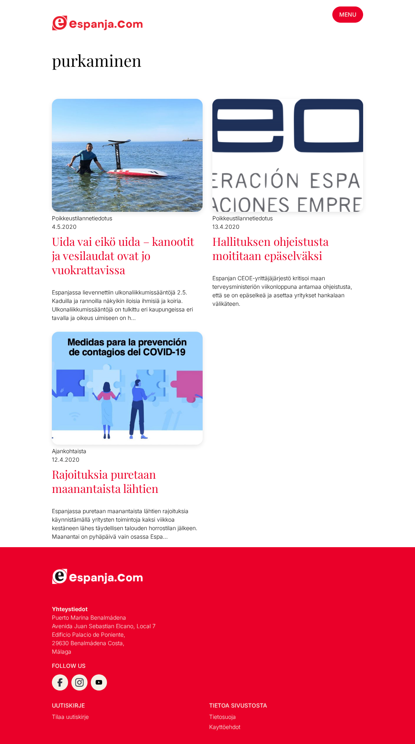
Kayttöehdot (224, 726)
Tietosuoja (222, 716)
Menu (347, 14)
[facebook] (60, 682)
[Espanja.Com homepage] (71, 23)
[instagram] (79, 682)
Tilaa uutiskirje (70, 716)
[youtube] (99, 682)
